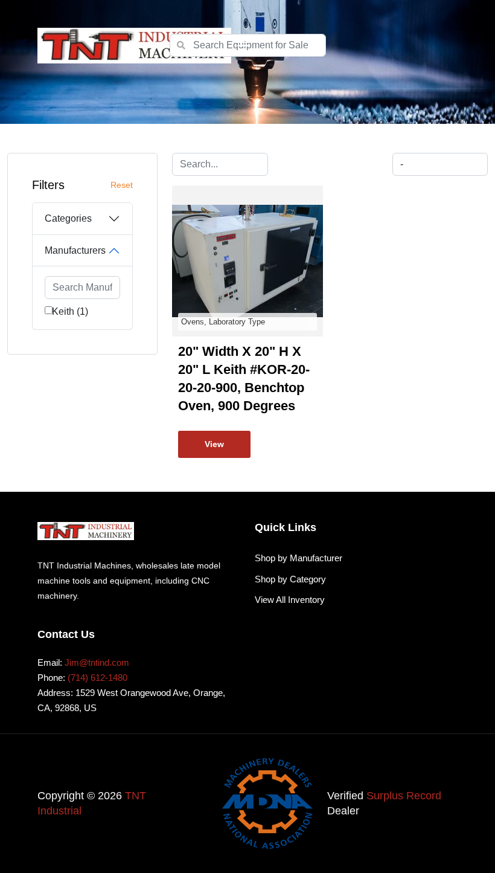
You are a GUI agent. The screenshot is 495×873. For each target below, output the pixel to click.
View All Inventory (290, 599)
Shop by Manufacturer (298, 558)
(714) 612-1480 (97, 677)
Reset (121, 185)
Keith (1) (70, 311)
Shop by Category (290, 579)
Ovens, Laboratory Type (223, 321)
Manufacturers (75, 250)
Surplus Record (403, 796)
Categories (68, 218)
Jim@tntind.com (97, 662)
